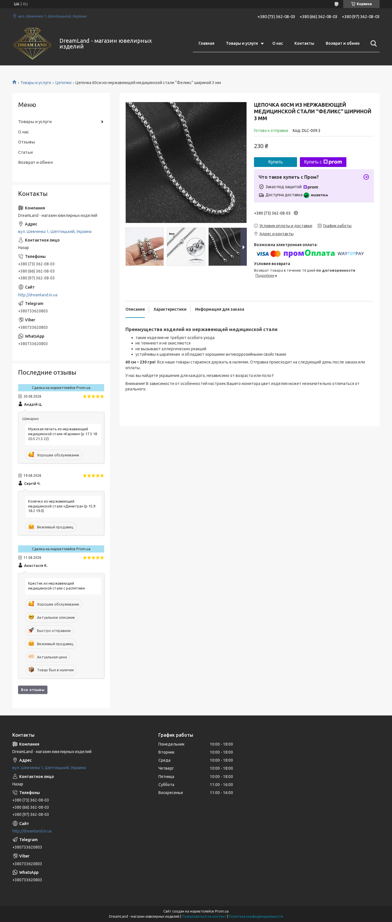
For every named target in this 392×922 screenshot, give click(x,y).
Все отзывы (32, 690)
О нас (277, 43)
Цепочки (63, 82)
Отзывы (26, 141)
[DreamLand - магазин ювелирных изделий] (32, 44)
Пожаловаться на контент (204, 916)
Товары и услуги (242, 43)
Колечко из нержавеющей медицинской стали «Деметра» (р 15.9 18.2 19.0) (61, 506)
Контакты (304, 43)
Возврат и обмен (343, 43)
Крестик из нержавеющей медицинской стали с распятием (56, 585)
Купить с (313, 161)
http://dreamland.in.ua (37, 295)
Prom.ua (222, 911)
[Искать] (372, 43)
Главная (206, 43)
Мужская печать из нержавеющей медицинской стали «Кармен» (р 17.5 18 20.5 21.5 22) (62, 434)
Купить (275, 161)
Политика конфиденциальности (256, 916)
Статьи (25, 152)
